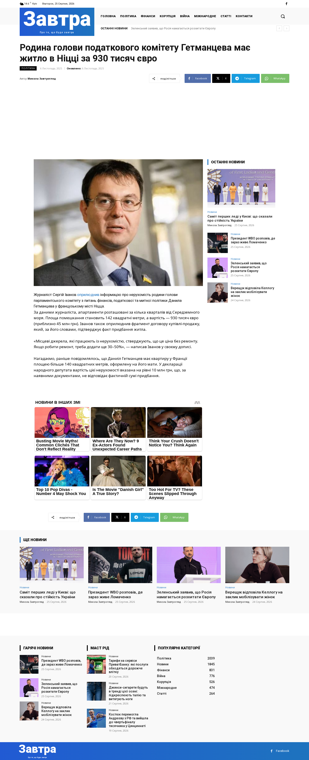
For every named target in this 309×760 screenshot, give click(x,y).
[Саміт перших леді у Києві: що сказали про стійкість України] (241, 188)
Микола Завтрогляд (42, 78)
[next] (286, 28)
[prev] (279, 28)
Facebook (282, 751)
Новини (212, 212)
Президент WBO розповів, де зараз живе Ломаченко (253, 240)
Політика (28, 68)
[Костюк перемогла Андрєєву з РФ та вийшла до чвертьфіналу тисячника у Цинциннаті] (96, 718)
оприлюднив (88, 294)
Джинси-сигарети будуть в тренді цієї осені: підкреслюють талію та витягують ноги (128, 693)
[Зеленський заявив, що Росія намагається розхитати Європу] (217, 268)
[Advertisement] (154, 118)
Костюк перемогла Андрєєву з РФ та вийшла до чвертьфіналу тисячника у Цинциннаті (128, 720)
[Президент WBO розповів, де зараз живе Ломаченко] (217, 243)
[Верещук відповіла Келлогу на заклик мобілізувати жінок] (217, 292)
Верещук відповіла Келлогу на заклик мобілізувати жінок (171, 28)
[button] (282, 16)
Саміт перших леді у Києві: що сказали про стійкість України (239, 218)
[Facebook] (286, 4)
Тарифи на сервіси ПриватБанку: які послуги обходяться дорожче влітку (128, 666)
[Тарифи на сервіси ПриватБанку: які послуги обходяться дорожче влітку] (96, 664)
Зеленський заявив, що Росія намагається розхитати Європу (249, 267)
